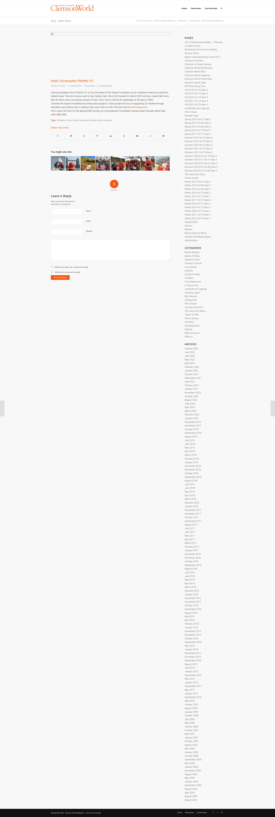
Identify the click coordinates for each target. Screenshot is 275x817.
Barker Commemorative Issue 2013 (202, 57)
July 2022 (190, 352)
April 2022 (190, 363)
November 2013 (193, 657)
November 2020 (193, 392)
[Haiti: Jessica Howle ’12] (147, 163)
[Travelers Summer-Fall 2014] (73, 163)
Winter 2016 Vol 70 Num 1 (198, 192)
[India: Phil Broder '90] (103, 163)
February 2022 (192, 367)
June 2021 (190, 381)
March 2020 (191, 411)
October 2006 (191, 741)
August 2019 (191, 436)
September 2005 (193, 759)
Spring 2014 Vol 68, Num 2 (198, 123)
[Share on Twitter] (70, 136)
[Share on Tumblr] (123, 136)
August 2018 (191, 480)
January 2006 (191, 752)
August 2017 (191, 524)
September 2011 (193, 686)
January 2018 (191, 506)
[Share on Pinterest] (97, 136)
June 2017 (190, 532)
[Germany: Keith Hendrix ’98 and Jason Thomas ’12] (118, 163)
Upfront (188, 329)
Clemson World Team (195, 82)
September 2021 (193, 378)
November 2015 (193, 601)
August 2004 (191, 774)
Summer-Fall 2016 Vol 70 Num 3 (201, 156)
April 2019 (190, 451)
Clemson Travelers (194, 60)
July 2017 (190, 528)
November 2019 (193, 425)
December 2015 (193, 598)
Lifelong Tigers (192, 292)
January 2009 (191, 712)
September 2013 (193, 660)
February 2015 (192, 623)
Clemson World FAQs (195, 71)
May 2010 (190, 701)
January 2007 (191, 737)
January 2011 (191, 693)
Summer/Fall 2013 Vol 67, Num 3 (201, 163)
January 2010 (191, 704)
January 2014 (191, 649)
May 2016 (190, 579)
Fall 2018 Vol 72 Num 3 (196, 90)
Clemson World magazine (197, 75)
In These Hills (192, 285)
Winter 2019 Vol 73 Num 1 (198, 207)
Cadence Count (192, 259)
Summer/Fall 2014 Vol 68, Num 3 (201, 167)
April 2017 (190, 539)
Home (150, 21)
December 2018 (193, 466)
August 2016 (191, 568)
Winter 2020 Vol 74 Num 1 (198, 211)
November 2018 (193, 469)
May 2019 (190, 447)
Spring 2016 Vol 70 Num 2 (198, 130)
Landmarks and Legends (197, 108)
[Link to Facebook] (213, 812)
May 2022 (190, 359)
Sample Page (191, 115)
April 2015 (190, 620)
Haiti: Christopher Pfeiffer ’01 (165, 21)
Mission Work (97, 120)
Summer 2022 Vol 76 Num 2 (199, 152)
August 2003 (191, 789)
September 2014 (193, 642)
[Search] (221, 8)
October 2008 (191, 715)
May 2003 (190, 792)
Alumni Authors (192, 252)
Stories (188, 225)
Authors (188, 229)
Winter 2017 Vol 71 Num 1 (198, 196)
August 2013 (191, 664)
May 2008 (190, 723)
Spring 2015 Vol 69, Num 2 (198, 126)
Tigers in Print (192, 314)
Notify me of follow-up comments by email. (71, 267)
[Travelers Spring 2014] (58, 163)
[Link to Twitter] (222, 812)
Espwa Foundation (81, 120)
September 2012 (193, 675)
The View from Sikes (195, 174)
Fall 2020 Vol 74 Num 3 (196, 97)
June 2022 (190, 356)
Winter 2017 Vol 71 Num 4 (198, 200)
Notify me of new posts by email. (67, 272)
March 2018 (191, 499)
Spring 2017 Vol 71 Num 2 (198, 134)
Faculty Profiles (192, 274)
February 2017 (192, 546)
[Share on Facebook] (57, 136)
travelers (108, 120)
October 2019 (191, 429)
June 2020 (190, 403)
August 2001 (191, 800)
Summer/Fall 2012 (194, 307)
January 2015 (191, 627)
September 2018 (193, 477)
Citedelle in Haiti (64, 120)
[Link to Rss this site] (218, 812)
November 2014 (193, 634)
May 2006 (190, 748)
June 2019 (190, 444)
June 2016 (190, 576)
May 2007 (190, 734)
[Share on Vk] (137, 136)
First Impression (193, 281)
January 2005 (191, 767)
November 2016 (193, 557)
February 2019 (192, 458)
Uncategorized (192, 325)
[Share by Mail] (163, 136)
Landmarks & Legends (196, 289)
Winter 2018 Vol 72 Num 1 (198, 203)
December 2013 (193, 653)
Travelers (189, 322)
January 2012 (191, 682)
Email (88, 221)
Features (189, 278)
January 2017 (191, 550)
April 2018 (190, 495)
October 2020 (191, 396)
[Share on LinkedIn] (110, 136)
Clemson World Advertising (198, 68)
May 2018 (190, 491)
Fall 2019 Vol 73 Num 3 (196, 93)
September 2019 (193, 433)
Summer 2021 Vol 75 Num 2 (199, 148)
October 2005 (191, 756)
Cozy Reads (191, 267)
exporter (189, 270)
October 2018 (191, 473)
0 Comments (90, 86)
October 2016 (191, 561)
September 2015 (193, 609)
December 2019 (193, 422)
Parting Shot (191, 300)
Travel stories (195, 21)
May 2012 (190, 678)
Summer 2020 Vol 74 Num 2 (199, 145)
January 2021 (191, 389)
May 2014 (190, 646)
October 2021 (191, 374)
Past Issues (191, 112)
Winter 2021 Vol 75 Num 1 (198, 214)
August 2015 (191, 613)
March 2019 (191, 455)
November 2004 (193, 770)
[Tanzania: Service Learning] (132, 163)
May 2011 (190, 690)
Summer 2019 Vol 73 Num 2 (199, 141)
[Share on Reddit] (150, 136)
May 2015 (190, 616)
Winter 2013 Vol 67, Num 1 (198, 181)
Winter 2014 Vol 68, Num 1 (198, 185)
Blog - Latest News (61, 20)
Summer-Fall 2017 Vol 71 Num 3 (201, 159)
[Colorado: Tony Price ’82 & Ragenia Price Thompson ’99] (88, 163)
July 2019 (190, 440)
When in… (189, 336)
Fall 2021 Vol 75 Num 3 (196, 101)
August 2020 (191, 400)
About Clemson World (195, 233)
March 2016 (191, 587)
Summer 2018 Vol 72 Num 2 (199, 137)
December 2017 (193, 510)
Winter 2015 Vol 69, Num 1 (198, 189)
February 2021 (192, 385)
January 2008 (191, 726)
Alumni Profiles (192, 256)
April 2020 (190, 407)
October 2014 (191, 638)
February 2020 (192, 414)
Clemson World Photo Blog (198, 79)
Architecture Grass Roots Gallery (201, 49)
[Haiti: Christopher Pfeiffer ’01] (110, 55)
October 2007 (191, 730)
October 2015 (191, 605)
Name (89, 211)
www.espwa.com (139, 107)
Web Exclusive (192, 333)
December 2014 (193, 631)
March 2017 (191, 543)
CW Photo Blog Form (195, 86)
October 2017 (191, 517)
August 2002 (191, 796)
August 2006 (191, 745)
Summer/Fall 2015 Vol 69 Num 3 (201, 170)
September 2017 (193, 521)
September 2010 (193, 697)
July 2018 (190, 484)
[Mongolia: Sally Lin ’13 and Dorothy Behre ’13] (273, 408)
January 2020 (191, 418)
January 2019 (191, 462)
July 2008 (190, 719)
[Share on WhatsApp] (84, 136)
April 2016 (190, 583)
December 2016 (193, 554)
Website (89, 231)
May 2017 (190, 535)
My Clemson (183, 21)
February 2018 (192, 502)
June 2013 (190, 667)
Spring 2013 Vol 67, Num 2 (198, 119)
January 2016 (191, 594)
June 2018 (190, 488)
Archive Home (192, 53)
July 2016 (190, 572)
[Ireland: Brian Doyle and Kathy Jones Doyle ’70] (2, 408)
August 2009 (191, 708)
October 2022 (191, 348)
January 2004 (191, 781)
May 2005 (190, 763)
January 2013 (191, 671)
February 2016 (192, 590)
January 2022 (191, 370)
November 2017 (193, 513)
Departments (191, 222)
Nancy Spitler (106, 86)
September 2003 (193, 785)
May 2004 (190, 778)
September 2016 (193, 565)
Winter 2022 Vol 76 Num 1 (198, 218)
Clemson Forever (193, 263)
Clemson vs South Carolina (198, 64)
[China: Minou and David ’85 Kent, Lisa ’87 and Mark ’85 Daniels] (162, 163)
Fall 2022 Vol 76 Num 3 (196, 104)
